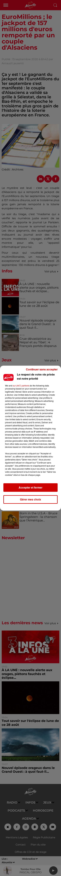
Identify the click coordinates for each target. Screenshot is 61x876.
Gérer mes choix (30, 499)
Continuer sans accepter (42, 369)
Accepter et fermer (30, 487)
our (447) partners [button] (21, 385)
